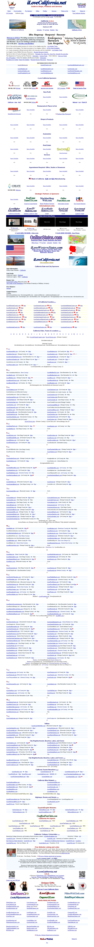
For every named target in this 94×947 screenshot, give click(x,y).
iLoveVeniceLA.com (11, 693)
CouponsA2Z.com (72, 912)
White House (35, 242)
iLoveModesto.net (52, 528)
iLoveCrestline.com (52, 414)
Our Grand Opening (79, 203)
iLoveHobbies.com (32, 920)
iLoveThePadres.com (65, 823)
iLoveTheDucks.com (18, 830)
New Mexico (47, 251)
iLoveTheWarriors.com (76, 826)
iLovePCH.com (10, 804)
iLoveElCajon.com (11, 435)
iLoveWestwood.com (52, 702)
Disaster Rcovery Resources (38, 59)
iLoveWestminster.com (12, 712)
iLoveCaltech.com (44, 843)
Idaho (59, 249)
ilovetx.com (30, 906)
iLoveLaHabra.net (11, 497)
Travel (73, 11)
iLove (48, 397)
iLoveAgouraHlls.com (12, 351)
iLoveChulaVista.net (11, 414)
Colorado (50, 249)
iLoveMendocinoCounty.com (13, 317)
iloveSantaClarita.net (11, 655)
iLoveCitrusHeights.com (12, 417)
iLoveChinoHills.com (11, 412)
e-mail (51, 17)
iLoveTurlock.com (52, 675)
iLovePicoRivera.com (53, 582)
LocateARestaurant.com (33, 914)
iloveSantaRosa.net (52, 631)
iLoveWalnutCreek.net (12, 702)
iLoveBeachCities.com (74, 908)
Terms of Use (53, 877)
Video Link (15, 228)
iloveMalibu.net (10, 528)
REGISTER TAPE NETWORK (47, 88)
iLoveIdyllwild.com (11, 482)
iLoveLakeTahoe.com (12, 752)
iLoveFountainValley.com (53, 449)
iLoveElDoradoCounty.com (13, 305)
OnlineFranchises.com (53, 916)
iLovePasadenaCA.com (24, 73)
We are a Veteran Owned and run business (47, 935)
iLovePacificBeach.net (53, 747)
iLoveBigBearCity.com (53, 372)
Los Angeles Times (52, 46)
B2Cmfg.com (50, 926)
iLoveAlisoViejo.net (11, 354)
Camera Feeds (43, 56)
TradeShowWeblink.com (12, 928)
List (79, 102)
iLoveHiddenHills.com (53, 468)
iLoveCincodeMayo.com (45, 812)
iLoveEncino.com (51, 438)
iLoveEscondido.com (52, 440)
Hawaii (55, 249)
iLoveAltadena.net (22, 69)
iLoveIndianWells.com (12, 735)
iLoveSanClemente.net (12, 629)
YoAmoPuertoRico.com (71, 809)
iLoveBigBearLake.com (53, 375)
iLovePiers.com (26, 774)
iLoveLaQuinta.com (52, 728)
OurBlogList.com (51, 930)
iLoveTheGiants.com (24, 823)
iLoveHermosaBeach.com (13, 475)
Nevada (41, 251)
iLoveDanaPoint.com (11, 426)
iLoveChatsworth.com (12, 407)
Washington (43, 252)
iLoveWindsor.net (51, 707)
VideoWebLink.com (73, 922)
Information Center (63, 203)
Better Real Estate (63, 153)
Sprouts (8, 288)
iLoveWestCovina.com (12, 704)
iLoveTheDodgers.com (72, 821)
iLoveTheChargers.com (45, 828)
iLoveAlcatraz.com (17, 771)
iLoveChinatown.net (46, 771)
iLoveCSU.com (28, 841)
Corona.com (53, 397)
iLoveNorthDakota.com (53, 906)
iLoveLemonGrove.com (53, 507)
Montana (36, 251)
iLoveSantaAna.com (11, 650)
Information (35, 56)
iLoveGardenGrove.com (12, 458)
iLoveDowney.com (52, 426)
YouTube (46, 30)
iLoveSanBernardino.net (12, 626)
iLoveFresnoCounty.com (40, 327)
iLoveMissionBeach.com (12, 754)
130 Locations (61, 88)
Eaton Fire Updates (24, 59)
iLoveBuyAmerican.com (12, 912)
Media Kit (74, 939)
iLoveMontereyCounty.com (13, 319)
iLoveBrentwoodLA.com (47, 69)
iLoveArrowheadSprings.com (14, 356)
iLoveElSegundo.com (12, 442)
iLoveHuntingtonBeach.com (54, 475)
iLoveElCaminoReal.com (12, 799)
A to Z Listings (17, 11)
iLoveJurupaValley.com (12, 491)
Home (9, 11)
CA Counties (9, 13)
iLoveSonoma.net (52, 650)
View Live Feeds (62, 56)
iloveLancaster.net (52, 505)
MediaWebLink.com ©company (56, 875)
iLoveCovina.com (51, 412)
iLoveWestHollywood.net (12, 707)
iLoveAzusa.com (51, 362)
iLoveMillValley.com (11, 540)
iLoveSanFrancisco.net (12, 633)
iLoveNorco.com (10, 561)
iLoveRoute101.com (52, 801)
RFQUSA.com (10, 930)
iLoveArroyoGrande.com (12, 359)
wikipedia (39, 30)
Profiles (45, 11)
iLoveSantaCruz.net (11, 658)
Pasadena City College (12, 59)
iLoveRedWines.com (11, 791)
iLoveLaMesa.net (11, 502)
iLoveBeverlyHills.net (12, 383)
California (10, 102)
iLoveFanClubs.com (32, 922)
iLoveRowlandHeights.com (54, 614)
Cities (22, 13)
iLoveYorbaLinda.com (12, 718)
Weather (52, 30)
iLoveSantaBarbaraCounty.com (76, 65)
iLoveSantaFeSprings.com (54, 624)
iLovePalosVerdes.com (12, 589)
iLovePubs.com (10, 916)
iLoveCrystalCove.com (12, 747)
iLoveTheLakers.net (55, 826)
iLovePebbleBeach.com (53, 577)
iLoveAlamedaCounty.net (13, 327)
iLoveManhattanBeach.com (13, 533)
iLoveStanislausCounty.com (68, 317)
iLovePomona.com (52, 589)
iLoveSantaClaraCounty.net (68, 308)
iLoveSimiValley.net (52, 643)
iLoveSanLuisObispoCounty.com (42, 319)
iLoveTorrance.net (52, 672)
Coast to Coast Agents (30, 203)
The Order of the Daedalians (14, 283)
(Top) (55, 302)
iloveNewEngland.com (32, 908)
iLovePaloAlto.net (11, 587)
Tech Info (33, 877)
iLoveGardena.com (11, 461)
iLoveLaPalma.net (11, 507)
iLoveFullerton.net (52, 452)
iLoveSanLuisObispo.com (13, 640)
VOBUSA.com (71, 926)
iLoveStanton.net (51, 655)
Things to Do (64, 11)
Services (54, 11)
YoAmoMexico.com (44, 809)
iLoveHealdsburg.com (12, 473)
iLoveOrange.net (51, 568)
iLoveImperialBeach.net (12, 484)
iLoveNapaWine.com (11, 789)
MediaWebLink (12, 877)
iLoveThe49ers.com (18, 828)
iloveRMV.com (60, 615)
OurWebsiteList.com (32, 930)
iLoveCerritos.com (11, 404)
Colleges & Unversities (14, 213)
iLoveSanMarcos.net (11, 643)
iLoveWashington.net (11, 908)
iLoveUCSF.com (70, 841)
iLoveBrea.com (51, 378)
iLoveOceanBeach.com (53, 745)
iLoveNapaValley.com (71, 776)
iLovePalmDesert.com (53, 730)
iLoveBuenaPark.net (52, 380)
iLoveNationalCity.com (12, 557)
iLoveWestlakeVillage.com (13, 709)
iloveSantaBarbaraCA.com (54, 622)
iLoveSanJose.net (11, 636)
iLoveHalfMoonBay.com (12, 467)
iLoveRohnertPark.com (53, 611)
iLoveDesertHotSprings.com (13, 732)
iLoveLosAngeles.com (24, 71)
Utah (58, 251)
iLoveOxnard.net (51, 570)
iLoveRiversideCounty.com (41, 308)
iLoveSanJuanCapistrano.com (14, 638)
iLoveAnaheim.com (52, 354)
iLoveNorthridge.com (52, 556)
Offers (37, 11)
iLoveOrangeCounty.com (40, 305)
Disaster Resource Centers (41, 52)
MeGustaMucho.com (73, 812)
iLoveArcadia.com (52, 359)
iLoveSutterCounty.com (67, 319)
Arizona (38, 249)
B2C (53, 179)
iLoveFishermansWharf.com (18, 776)
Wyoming (50, 252)
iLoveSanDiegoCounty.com (41, 314)
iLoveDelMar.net (10, 428)
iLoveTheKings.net (35, 826)
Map (57, 30)
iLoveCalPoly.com (11, 843)
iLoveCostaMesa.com (53, 410)
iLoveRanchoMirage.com (53, 735)
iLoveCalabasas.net (11, 389)
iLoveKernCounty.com (12, 308)
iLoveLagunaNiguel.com (12, 514)
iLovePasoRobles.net (12, 594)
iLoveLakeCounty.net (12, 312)
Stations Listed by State (30, 213)
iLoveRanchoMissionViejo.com (14, 609)
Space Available (47, 97)
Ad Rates (60, 877)
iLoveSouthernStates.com (54, 908)
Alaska (34, 249)
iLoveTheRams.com (72, 828)
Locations (78, 841)
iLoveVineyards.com (52, 787)
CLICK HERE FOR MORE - (27, 233)
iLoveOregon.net (72, 906)
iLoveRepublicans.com (74, 902)
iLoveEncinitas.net (52, 435)
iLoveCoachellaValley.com (38, 725)
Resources (50, 59)
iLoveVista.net (51, 693)
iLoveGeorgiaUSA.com (53, 904)
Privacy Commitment (43, 877)
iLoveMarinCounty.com (12, 314)
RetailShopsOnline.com (74, 916)
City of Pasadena (10, 58)
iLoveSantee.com (52, 633)
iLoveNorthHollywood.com (54, 554)
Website (18, 88)
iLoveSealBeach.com (53, 638)
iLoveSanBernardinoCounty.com (42, 312)
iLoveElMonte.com (11, 440)
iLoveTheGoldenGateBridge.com (72, 774)
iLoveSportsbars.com (32, 916)
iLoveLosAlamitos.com (53, 514)
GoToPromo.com (72, 930)
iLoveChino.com (10, 410)
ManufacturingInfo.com (12, 926)
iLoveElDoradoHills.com (12, 437)
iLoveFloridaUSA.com (32, 904)
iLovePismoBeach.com (53, 584)
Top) (8, 479)
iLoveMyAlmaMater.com (50, 836)
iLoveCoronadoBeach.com (13, 745)
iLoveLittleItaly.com (47, 776)
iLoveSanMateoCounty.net (41, 321)
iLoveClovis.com (51, 337)
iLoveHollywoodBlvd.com (13, 801)
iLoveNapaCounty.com (12, 321)
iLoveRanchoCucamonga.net (14, 604)
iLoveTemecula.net (11, 675)
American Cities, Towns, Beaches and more (46, 240)
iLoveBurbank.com (52, 383)
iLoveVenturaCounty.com (67, 321)
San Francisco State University (14, 841)
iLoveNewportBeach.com (13, 559)
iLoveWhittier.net (51, 704)
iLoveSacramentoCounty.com (41, 310)
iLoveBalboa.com (11, 378)
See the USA (81, 7)
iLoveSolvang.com (52, 648)
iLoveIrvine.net (51, 482)
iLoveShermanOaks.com (53, 640)
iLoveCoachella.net (11, 730)
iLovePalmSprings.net (12, 584)
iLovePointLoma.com (52, 749)
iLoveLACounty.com (46, 65)
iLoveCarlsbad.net (11, 399)
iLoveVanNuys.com (11, 690)
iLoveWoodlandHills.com (53, 709)
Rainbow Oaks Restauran (64, 114)
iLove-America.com (32, 902)
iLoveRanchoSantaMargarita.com (15, 611)
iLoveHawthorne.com (12, 470)
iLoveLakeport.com (52, 502)
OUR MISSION (31, 98)
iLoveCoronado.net (52, 399)
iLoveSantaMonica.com (74, 73)
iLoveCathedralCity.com (12, 728)
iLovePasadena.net (44, 596)
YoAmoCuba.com (17, 809)
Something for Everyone (14, 114)
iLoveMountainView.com (53, 543)
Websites (18, 190)
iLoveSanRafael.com (11, 648)
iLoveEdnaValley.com (12, 784)
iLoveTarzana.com (11, 672)
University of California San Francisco (55, 841)
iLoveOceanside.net (11, 568)
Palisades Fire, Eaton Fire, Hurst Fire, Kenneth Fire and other (51, 54)
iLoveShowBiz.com (52, 920)
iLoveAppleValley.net (52, 356)
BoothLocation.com (32, 928)
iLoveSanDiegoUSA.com (13, 631)
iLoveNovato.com (52, 559)
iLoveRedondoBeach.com (13, 614)
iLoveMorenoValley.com (53, 538)
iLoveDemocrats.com (52, 902)
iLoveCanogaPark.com (12, 397)
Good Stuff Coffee (12, 282)
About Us (82, 11)
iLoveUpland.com (51, 684)
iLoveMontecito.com (46, 71)
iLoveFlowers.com (31, 912)
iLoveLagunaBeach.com (12, 509)
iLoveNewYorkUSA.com (12, 906)
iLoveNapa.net (10, 554)
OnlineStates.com (42, 875)
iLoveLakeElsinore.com (53, 497)
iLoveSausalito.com (52, 636)
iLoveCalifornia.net (23, 65)
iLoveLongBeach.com (53, 512)
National (75, 102)
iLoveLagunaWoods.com (12, 516)
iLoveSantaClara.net (11, 653)
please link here (65, 853)
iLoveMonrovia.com (52, 531)
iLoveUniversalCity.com (12, 684)
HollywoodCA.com (72, 771)
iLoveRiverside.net (52, 609)
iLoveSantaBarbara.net (47, 73)
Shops (42, 203)
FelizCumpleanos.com (19, 812)
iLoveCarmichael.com (12, 402)
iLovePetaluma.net (52, 579)
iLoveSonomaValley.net (53, 782)
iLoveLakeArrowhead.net (13, 518)
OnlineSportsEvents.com (13, 922)
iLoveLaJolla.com (11, 500)
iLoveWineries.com (52, 791)
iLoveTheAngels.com (18, 821)
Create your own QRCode (13, 880)
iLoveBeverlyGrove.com (12, 380)
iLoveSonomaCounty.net (67, 314)
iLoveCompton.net (52, 394)
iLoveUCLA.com (10, 838)
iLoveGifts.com (51, 912)
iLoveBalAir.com (10, 375)
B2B (46, 179)
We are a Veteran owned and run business (50, 856)
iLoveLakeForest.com (53, 500)
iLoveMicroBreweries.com (74, 914)
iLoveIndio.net (10, 737)
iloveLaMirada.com (11, 505)
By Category (28, 11)
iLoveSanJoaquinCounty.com (41, 317)
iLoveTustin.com (51, 677)
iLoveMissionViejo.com (12, 545)
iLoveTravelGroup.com (74, 920)
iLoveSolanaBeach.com (53, 645)
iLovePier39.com (13, 774)
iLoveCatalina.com (11, 743)
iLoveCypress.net (52, 419)
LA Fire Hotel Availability (53, 48)
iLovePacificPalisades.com (75, 71)
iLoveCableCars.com (43, 774)
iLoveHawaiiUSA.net (73, 904)
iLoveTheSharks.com (72, 830)
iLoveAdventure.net (11, 920)
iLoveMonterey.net (52, 535)
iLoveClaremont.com (52, 389)
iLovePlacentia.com (52, 587)
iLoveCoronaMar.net (53, 405)
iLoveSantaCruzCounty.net (68, 310)
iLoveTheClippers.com (14, 826)
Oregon (54, 251)
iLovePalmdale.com (11, 579)
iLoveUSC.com (51, 838)
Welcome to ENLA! (13, 38)
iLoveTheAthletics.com (45, 821)
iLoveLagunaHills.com (12, 512)
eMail (63, 878)
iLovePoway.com (51, 592)
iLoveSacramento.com (12, 622)
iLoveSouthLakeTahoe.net (54, 653)
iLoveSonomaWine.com (53, 784)
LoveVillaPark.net (52, 690)
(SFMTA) (52, 774)
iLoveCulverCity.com (52, 416)
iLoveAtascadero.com (12, 364)
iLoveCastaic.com (72, 69)
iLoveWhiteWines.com (53, 789)
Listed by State (79, 213)
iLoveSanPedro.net (11, 645)
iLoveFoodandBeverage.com (13, 914)
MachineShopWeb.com (33, 926)
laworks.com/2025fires (26, 43)
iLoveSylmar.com (51, 658)
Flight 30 (84, 102)
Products (46, 203)
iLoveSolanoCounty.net (67, 312)
